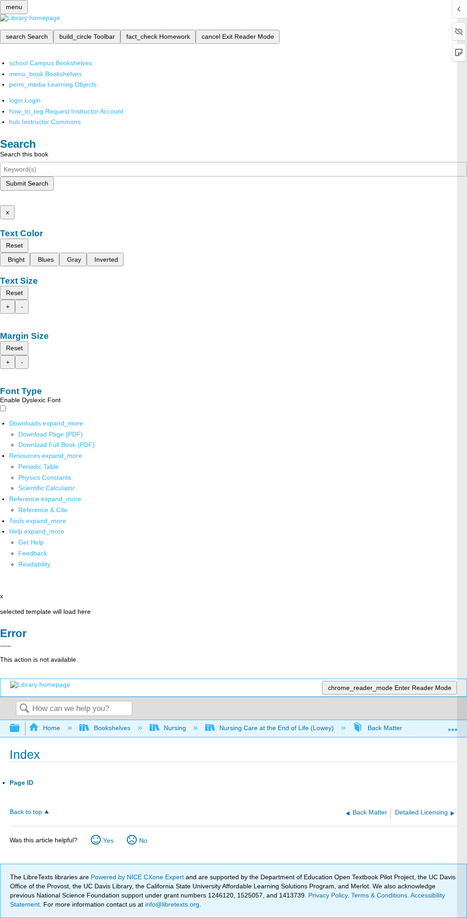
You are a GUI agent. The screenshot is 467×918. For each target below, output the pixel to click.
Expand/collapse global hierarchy (20, 728)
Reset (14, 245)
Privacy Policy (328, 895)
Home (51, 727)
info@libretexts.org (171, 904)
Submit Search (27, 183)
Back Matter (385, 727)
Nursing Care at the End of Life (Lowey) (277, 727)
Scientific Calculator (46, 488)
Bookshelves (112, 727)
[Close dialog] (5, 646)
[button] (32, 553)
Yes (108, 840)
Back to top (26, 812)
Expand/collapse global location (453, 725)
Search (24, 709)
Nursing (175, 727)
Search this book (24, 154)
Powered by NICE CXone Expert (138, 877)
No (143, 840)
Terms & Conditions (379, 895)
